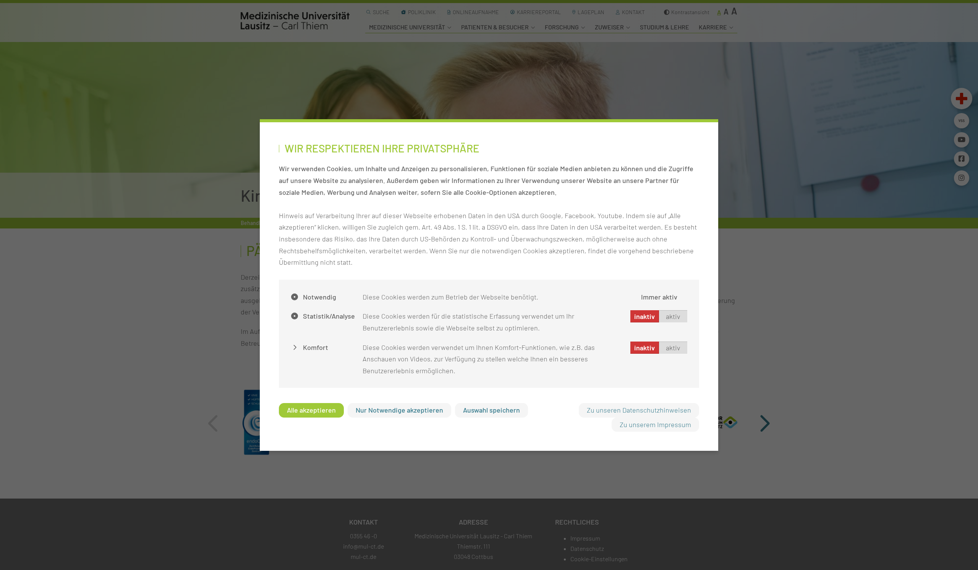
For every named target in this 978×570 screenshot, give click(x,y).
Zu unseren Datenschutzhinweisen (639, 410)
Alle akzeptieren (311, 410)
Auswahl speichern (491, 410)
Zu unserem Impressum (655, 424)
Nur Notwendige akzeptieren (399, 410)
